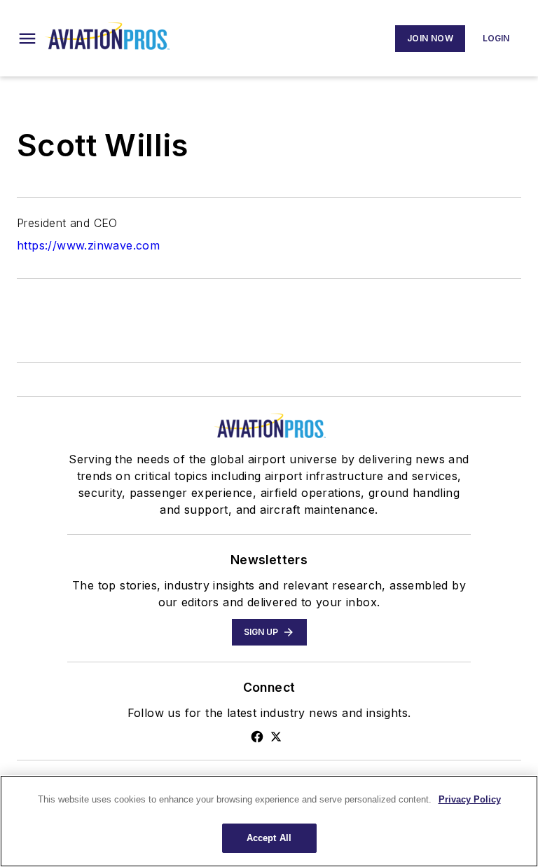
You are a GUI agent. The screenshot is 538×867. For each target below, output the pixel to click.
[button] (27, 38)
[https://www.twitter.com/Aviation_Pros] (276, 737)
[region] (269, 821)
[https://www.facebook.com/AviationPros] (257, 737)
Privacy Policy (470, 799)
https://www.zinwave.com (88, 245)
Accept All (269, 838)
